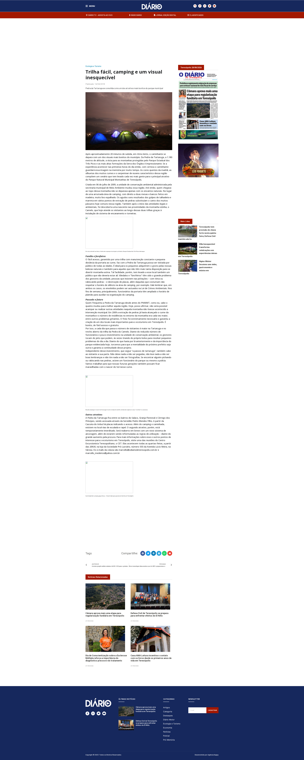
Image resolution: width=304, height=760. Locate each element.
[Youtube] (214, 6)
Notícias (167, 732)
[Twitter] (209, 6)
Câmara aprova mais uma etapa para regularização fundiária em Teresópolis (105, 614)
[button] (195, 6)
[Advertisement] (152, 39)
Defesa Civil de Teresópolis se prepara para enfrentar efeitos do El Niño (149, 614)
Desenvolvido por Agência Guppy (206, 755)
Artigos (166, 707)
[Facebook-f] (200, 6)
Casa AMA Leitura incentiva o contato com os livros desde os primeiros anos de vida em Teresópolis (151, 658)
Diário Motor (169, 719)
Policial (166, 736)
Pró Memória (169, 740)
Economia (167, 727)
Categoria (167, 711)
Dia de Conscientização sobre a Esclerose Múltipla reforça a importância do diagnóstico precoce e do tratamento (106, 658)
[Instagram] (204, 6)
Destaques (168, 715)
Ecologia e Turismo (93, 66)
